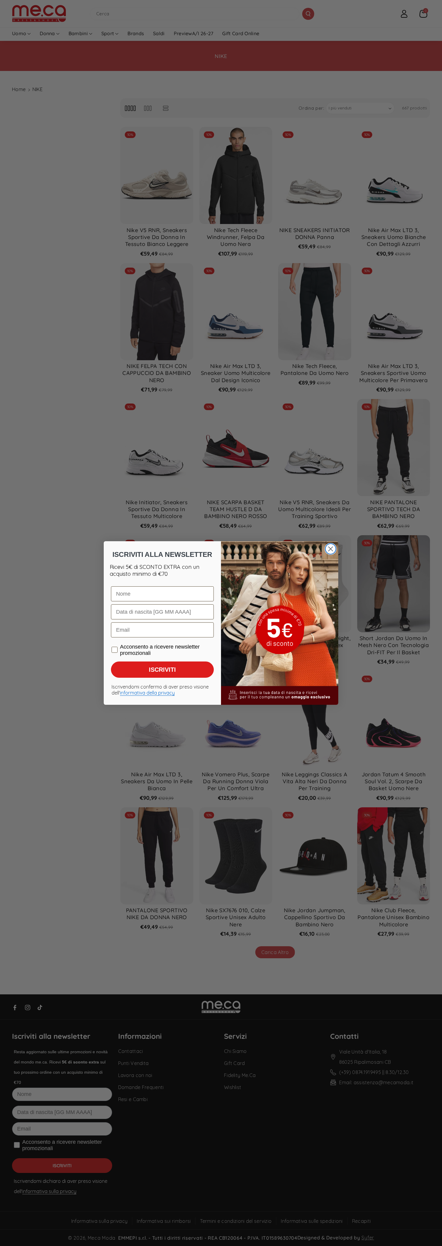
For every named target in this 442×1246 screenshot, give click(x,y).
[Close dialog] (330, 549)
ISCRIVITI (162, 669)
